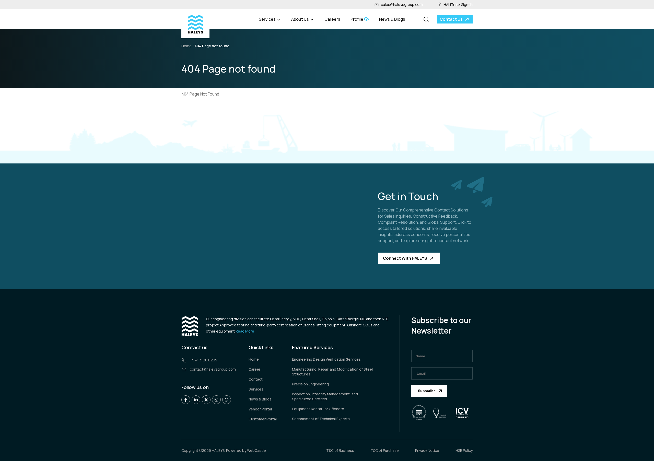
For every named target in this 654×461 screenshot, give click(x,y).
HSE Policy (464, 450)
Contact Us (451, 19)
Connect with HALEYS (405, 258)
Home (254, 359)
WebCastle (256, 450)
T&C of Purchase (384, 450)
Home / (187, 45)
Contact (256, 379)
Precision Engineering (310, 384)
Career (254, 369)
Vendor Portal (260, 409)
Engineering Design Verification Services (326, 359)
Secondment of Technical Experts (321, 418)
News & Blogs (392, 19)
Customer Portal (263, 419)
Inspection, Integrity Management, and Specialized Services (325, 396)
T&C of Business (340, 450)
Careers (332, 19)
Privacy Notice (427, 450)
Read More (245, 331)
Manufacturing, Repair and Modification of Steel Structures (332, 371)
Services (256, 389)
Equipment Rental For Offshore (318, 408)
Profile (357, 19)
